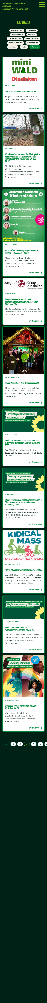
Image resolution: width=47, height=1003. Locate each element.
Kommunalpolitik (15, 43)
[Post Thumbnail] (23, 70)
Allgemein (32, 30)
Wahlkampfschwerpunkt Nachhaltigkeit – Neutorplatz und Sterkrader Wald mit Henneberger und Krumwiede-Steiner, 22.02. (22, 158)
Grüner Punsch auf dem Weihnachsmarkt (22, 383)
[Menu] (42, 4)
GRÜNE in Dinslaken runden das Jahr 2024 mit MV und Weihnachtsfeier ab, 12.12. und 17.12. (22, 442)
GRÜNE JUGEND (15, 39)
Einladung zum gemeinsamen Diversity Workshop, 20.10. (21, 707)
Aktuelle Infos (16, 30)
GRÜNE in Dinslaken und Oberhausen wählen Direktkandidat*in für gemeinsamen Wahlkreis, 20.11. (23, 502)
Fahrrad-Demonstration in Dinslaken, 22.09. (23, 570)
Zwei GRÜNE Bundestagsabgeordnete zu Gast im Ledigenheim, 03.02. (21, 251)
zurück (5, 744)
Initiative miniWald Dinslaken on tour (21, 91)
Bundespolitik (17, 34)
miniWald (12, 47)
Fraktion (31, 34)
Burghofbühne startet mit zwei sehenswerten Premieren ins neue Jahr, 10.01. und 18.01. (21, 301)
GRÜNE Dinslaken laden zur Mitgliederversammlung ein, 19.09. (19, 628)
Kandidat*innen (32, 39)
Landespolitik (32, 43)
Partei (24, 47)
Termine (35, 47)
